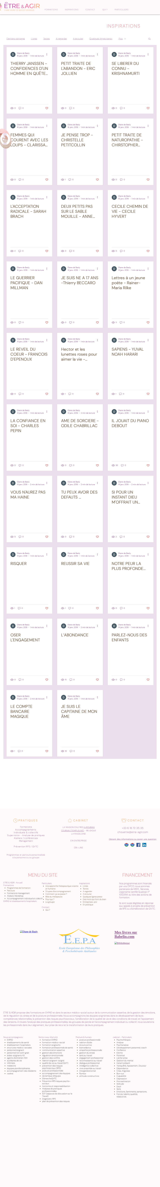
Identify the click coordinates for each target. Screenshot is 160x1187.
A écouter (78, 38)
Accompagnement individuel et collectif (24, 898)
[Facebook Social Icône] (138, 845)
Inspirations (84, 883)
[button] (149, 39)
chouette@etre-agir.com (133, 832)
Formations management (18, 893)
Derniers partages (16, 38)
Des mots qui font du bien (94, 899)
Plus (121, 38)
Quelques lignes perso (100, 38)
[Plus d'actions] (48, 54)
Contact (45, 907)
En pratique (88, 904)
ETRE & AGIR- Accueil (12, 882)
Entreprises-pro (90, 902)
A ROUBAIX (89, 827)
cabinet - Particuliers (122, 1037)
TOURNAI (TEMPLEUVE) (72, 830)
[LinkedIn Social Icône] (144, 845)
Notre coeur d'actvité (48, 1037)
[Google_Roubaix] (126, 845)
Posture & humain (84, 1037)
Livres (34, 38)
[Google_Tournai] (132, 845)
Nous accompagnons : (13, 1037)
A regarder (61, 38)
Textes (46, 38)
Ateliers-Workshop (15, 896)
